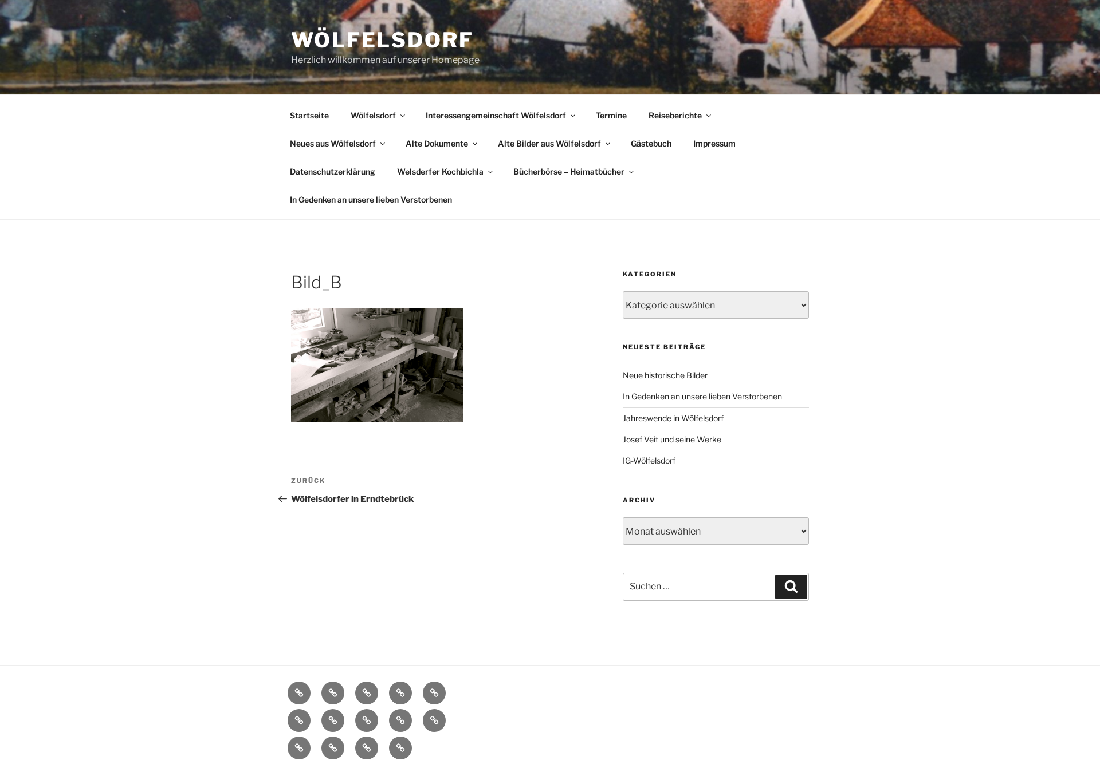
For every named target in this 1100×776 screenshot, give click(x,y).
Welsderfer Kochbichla (440, 171)
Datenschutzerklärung (332, 171)
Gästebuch (651, 143)
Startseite (309, 115)
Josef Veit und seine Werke (672, 439)
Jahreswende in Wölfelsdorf (673, 418)
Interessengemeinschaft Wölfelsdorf (496, 115)
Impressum (714, 143)
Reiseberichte (675, 115)
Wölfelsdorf (382, 40)
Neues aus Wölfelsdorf (333, 143)
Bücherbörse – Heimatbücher (568, 171)
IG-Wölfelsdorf (649, 460)
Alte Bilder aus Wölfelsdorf (549, 143)
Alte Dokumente (437, 143)
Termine (611, 115)
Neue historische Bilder (665, 375)
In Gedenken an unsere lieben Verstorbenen (371, 199)
